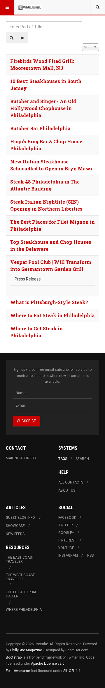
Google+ (66, 533)
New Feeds (15, 534)
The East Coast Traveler (20, 559)
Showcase (15, 526)
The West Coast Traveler (20, 577)
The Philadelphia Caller (21, 594)
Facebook (67, 518)
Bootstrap (14, 657)
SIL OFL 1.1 (72, 671)
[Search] (11, 37)
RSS (90, 555)
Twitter (65, 525)
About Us (66, 490)
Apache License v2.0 (47, 663)
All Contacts (70, 482)
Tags (62, 459)
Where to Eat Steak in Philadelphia (52, 315)
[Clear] (22, 37)
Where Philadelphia (24, 610)
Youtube (66, 548)
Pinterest (67, 540)
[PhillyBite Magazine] (29, 7)
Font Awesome (18, 671)
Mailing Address (21, 458)
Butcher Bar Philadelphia (40, 128)
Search (82, 459)
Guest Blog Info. (21, 518)
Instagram (68, 555)
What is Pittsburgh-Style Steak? (49, 302)
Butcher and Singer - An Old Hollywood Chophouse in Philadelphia (43, 108)
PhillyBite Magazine (26, 650)
